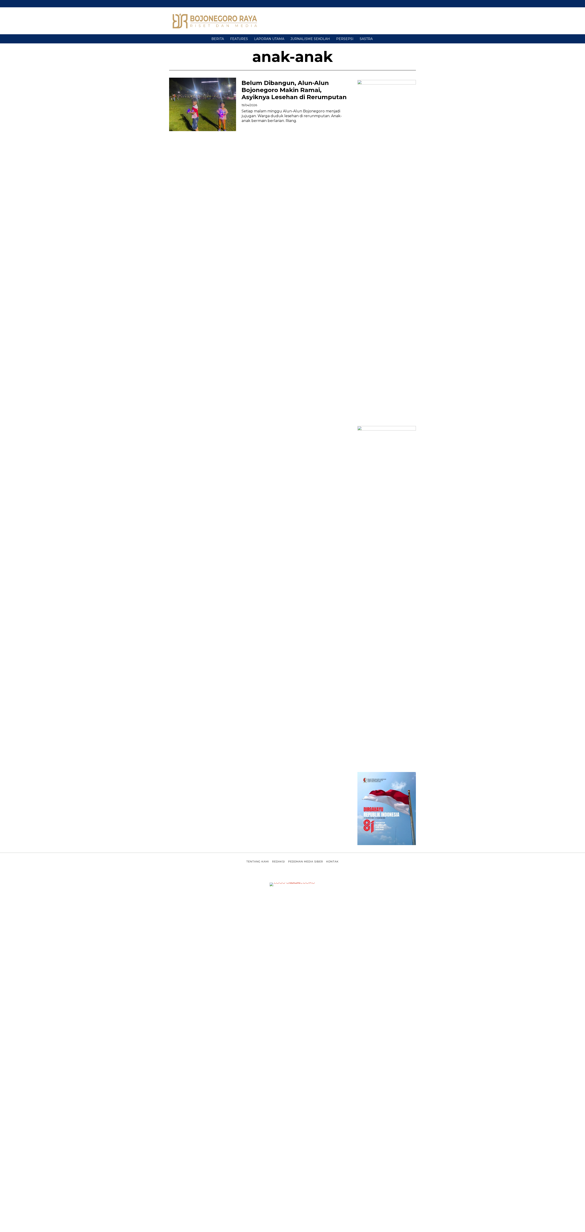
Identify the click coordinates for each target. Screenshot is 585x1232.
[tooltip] (407, 3)
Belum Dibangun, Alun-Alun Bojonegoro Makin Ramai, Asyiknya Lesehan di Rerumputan (294, 90)
